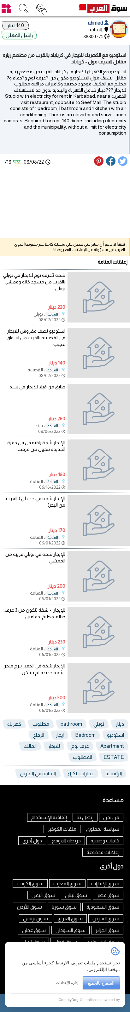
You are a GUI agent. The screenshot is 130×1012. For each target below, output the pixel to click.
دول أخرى (32, 840)
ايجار (60, 735)
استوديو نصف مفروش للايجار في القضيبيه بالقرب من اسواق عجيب (36, 337)
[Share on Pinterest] (99, 164)
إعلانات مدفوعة (102, 852)
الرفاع (38, 735)
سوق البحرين (105, 918)
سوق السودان (71, 930)
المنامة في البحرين (38, 773)
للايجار (54, 746)
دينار (119, 724)
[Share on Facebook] (111, 164)
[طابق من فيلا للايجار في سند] (99, 409)
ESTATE (113, 757)
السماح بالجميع (101, 983)
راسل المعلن (19, 35)
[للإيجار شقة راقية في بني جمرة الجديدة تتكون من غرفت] (99, 464)
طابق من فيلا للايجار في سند (37, 386)
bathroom (71, 724)
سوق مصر (108, 895)
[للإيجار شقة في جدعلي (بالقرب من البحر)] (99, 520)
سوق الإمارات (105, 883)
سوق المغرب (67, 883)
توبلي (98, 724)
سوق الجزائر (107, 930)
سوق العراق (70, 918)
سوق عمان (34, 930)
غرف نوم (80, 746)
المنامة (52, 314)
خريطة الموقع (66, 840)
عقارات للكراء (81, 773)
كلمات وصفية (105, 840)
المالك (30, 746)
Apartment (112, 746)
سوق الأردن (29, 907)
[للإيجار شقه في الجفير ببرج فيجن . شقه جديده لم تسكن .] (99, 688)
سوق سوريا (64, 907)
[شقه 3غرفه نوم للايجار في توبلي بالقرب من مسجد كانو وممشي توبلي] (99, 297)
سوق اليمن (43, 895)
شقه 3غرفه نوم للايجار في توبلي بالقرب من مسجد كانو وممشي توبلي (34, 281)
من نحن (111, 817)
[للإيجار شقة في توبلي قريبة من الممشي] (99, 576)
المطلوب (82, 757)
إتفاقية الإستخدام (49, 817)
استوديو (115, 735)
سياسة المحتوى (102, 829)
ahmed (96, 23)
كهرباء (14, 724)
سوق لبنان (76, 895)
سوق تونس (35, 918)
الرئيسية (113, 773)
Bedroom (85, 735)
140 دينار (15, 25)
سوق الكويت (30, 883)
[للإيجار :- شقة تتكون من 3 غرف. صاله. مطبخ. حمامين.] (99, 632)
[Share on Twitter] (123, 164)
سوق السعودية (102, 907)
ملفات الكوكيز (62, 829)
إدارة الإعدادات (67, 982)
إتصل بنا (85, 817)
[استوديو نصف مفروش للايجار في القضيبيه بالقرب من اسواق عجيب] (99, 353)
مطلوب (40, 724)
